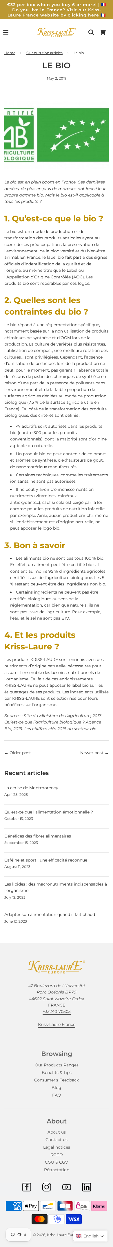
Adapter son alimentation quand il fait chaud (49, 914)
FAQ (56, 1095)
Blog (56, 1087)
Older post (20, 752)
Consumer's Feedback (56, 1080)
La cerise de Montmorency (31, 787)
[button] (90, 1236)
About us (57, 1132)
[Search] (91, 32)
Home (9, 53)
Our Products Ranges (57, 1065)
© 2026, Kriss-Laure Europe (56, 1235)
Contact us (56, 1139)
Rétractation (56, 1169)
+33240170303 (57, 1011)
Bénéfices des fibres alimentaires (37, 836)
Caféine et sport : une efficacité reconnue (45, 860)
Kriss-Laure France (56, 1024)
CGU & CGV (56, 1162)
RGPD (56, 1154)
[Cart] (103, 32)
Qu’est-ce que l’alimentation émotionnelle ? (48, 812)
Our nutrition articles (44, 53)
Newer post (91, 752)
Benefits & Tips (57, 1072)
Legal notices (56, 1147)
